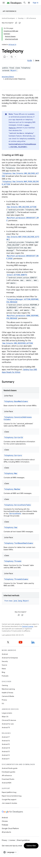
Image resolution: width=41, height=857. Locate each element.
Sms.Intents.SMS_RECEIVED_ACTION (17, 343)
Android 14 (6, 748)
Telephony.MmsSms (12, 489)
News (4, 669)
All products (6, 832)
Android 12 (6, 755)
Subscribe (31, 846)
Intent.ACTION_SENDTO (17, 275)
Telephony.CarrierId (13, 437)
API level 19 (12, 45)
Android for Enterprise (10, 658)
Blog (3, 672)
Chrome (5, 821)
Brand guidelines (23, 840)
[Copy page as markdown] (12, 57)
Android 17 (6, 737)
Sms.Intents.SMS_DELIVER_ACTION (21, 207)
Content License (27, 626)
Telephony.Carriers (13, 455)
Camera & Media (8, 696)
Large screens (7, 713)
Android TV (6, 727)
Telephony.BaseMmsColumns (16, 401)
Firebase (5, 825)
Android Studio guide (9, 768)
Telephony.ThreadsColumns (16, 579)
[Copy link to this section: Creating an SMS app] (25, 155)
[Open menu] (3, 2)
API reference (10, 11)
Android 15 (6, 744)
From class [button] (17, 601)
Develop (20, 18)
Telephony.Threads (12, 561)
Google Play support (9, 799)
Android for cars (8, 724)
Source (4, 665)
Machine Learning (8, 689)
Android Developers (8, 18)
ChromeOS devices (9, 720)
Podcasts (5, 676)
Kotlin (29, 60)
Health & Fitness (7, 693)
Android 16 (6, 741)
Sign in (35, 3)
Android (5, 654)
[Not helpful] (19, 23)
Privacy (4, 700)
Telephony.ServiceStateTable (17, 505)
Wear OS (5, 717)
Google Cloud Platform (10, 828)
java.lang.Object (8, 77)
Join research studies (9, 803)
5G (3, 703)
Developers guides (8, 772)
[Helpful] (16, 23)
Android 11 (5, 759)
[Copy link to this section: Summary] (16, 382)
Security (5, 661)
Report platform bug (9, 792)
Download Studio (8, 779)
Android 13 (6, 751)
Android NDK (6, 783)
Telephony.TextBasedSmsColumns (18, 543)
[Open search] (24, 2)
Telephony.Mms (10, 473)
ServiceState (15, 513)
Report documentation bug (11, 796)
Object (13, 70)
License (12, 840)
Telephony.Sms (10, 527)
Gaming (5, 685)
